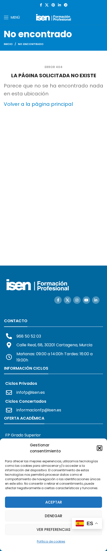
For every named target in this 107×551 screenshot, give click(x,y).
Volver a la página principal (38, 104)
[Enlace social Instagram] (77, 300)
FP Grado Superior (23, 435)
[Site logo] (53, 17)
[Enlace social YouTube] (86, 300)
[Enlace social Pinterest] (53, 5)
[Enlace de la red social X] (47, 5)
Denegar (53, 515)
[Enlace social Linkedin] (59, 5)
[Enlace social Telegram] (65, 5)
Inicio (8, 44)
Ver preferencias (53, 529)
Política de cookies (51, 541)
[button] (99, 448)
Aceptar (53, 502)
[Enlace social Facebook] (41, 5)
